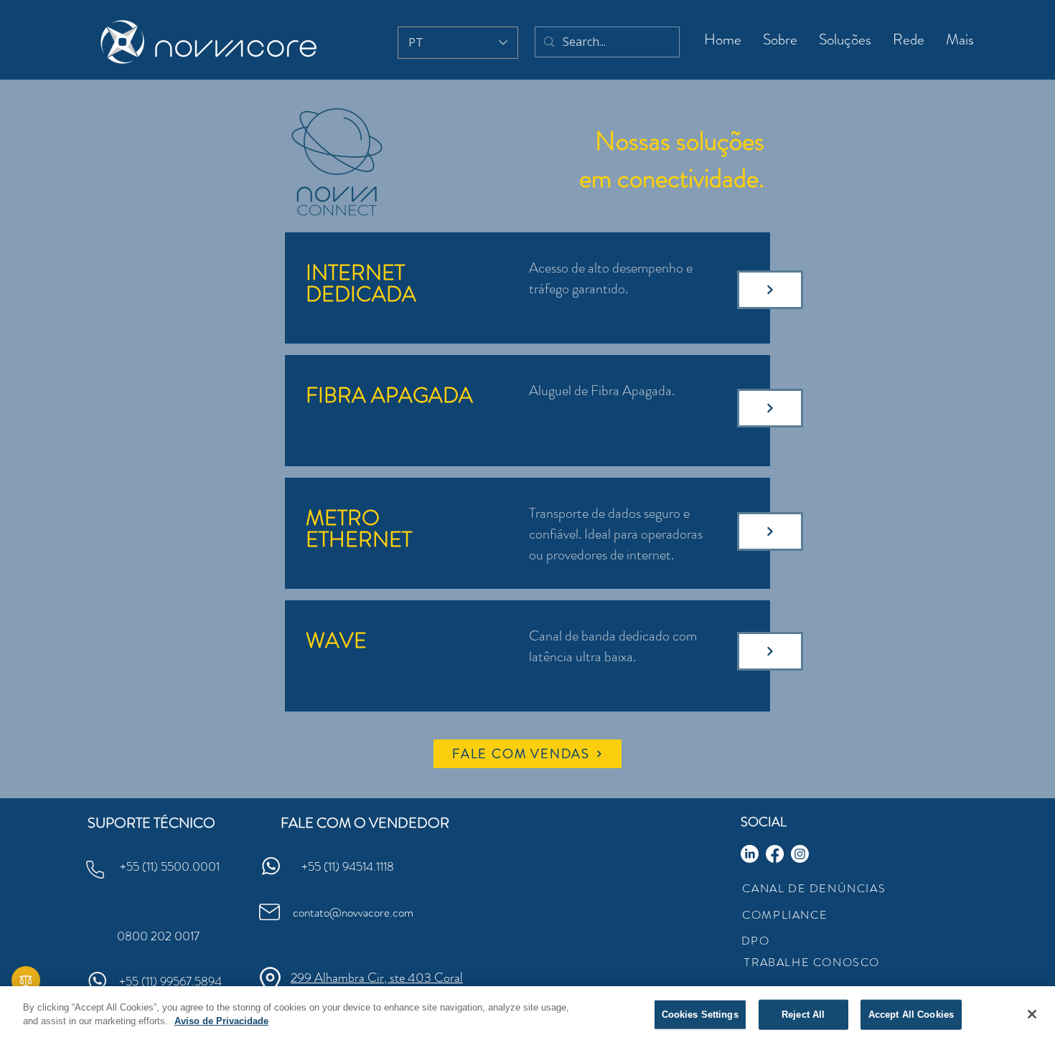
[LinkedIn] (750, 854)
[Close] (1032, 1014)
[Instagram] (800, 854)
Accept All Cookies (911, 1014)
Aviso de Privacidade (221, 1021)
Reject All (803, 1014)
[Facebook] (775, 854)
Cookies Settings (700, 1014)
